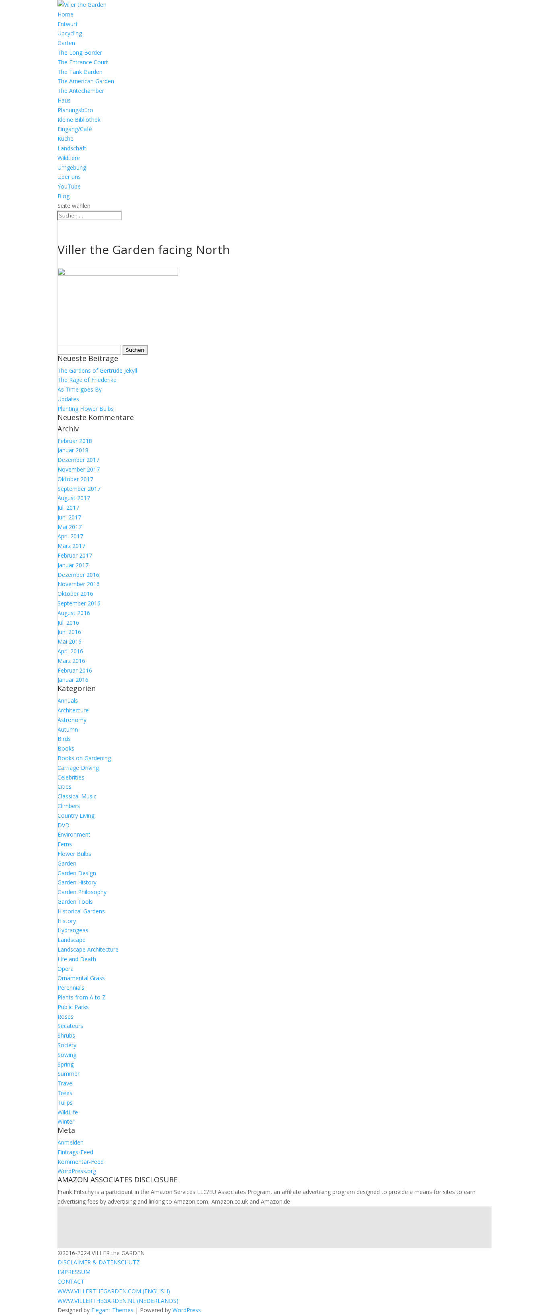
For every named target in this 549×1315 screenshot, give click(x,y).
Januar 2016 (72, 679)
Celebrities (70, 777)
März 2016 (71, 661)
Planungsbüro (75, 110)
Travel (65, 1083)
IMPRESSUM (73, 1272)
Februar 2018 (74, 441)
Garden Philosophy (82, 892)
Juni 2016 (69, 632)
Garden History (76, 882)
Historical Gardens (81, 911)
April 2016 (70, 651)
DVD (63, 825)
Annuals (67, 700)
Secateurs (70, 1026)
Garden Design (76, 873)
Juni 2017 (69, 517)
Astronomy (71, 720)
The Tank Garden (79, 72)
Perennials (70, 987)
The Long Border (79, 52)
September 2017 (78, 488)
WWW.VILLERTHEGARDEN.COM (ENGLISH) (113, 1291)
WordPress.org (76, 1171)
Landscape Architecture (88, 949)
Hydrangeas (72, 930)
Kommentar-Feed (80, 1161)
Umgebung (71, 167)
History (66, 921)
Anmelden (70, 1142)
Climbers (68, 806)
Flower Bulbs (74, 854)
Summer (68, 1073)
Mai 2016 (69, 641)
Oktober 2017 (75, 479)
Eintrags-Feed (75, 1152)
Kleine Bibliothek (78, 119)
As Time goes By (79, 389)
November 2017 (78, 469)
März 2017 (71, 546)
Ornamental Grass (81, 978)
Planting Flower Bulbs (85, 408)
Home (65, 14)
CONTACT (70, 1281)
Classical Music (76, 796)
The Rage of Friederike (87, 380)
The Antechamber (80, 90)
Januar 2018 (72, 450)
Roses (65, 1016)
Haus (64, 100)
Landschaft (71, 148)
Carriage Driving (78, 767)
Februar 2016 (74, 670)
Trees (64, 1093)
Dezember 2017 (78, 460)
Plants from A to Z (81, 997)
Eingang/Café (74, 129)
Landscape (71, 940)
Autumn (67, 729)
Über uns (69, 177)
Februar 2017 (74, 555)
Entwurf (67, 24)
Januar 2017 (72, 565)
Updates (68, 399)
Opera (65, 968)
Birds (64, 739)
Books (65, 748)
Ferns (64, 844)
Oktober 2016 (75, 593)
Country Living (75, 815)
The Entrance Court (82, 62)
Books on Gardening (84, 758)
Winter (65, 1121)
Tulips (65, 1102)
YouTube (69, 186)
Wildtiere (68, 158)
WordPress (186, 1310)
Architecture (73, 710)
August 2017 (73, 498)
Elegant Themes (112, 1310)
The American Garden (85, 81)
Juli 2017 (68, 507)
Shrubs (66, 1035)
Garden (66, 863)
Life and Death (76, 959)
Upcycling (69, 33)
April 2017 (70, 536)
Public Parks (73, 1007)
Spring (65, 1064)
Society (66, 1045)
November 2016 (78, 584)
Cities (64, 786)
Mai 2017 (69, 527)
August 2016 (73, 613)
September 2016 (78, 603)
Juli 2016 (68, 622)
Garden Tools (75, 901)
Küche (65, 138)
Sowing (66, 1055)
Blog (63, 196)
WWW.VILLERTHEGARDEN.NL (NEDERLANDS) (117, 1301)
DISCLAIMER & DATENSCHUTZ (98, 1262)
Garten (66, 43)
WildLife (67, 1112)
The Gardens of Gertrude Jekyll (97, 370)
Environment (73, 834)
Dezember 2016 (78, 575)
